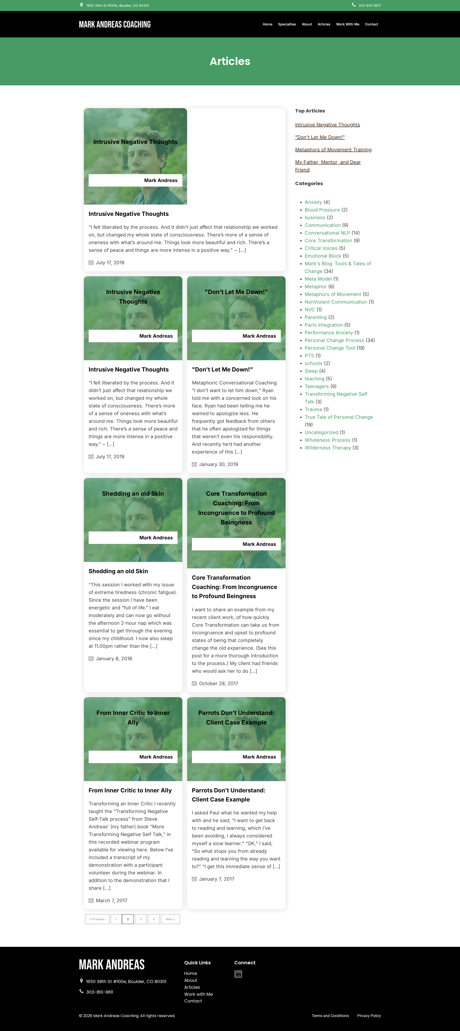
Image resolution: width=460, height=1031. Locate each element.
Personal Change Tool (330, 348)
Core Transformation (328, 240)
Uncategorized (321, 432)
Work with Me (198, 994)
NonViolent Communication (336, 302)
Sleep (311, 371)
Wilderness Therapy (328, 448)
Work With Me (347, 24)
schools (313, 363)
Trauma (313, 409)
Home (267, 24)
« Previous (97, 919)
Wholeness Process (328, 440)
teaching (314, 379)
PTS (309, 356)
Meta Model (318, 279)
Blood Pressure (322, 210)
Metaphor (316, 286)
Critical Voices (321, 248)
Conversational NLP (327, 233)
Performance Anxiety (329, 333)
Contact (371, 24)
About (307, 24)
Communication (323, 225)
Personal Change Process (334, 340)
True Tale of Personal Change (339, 417)
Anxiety (313, 202)
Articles (324, 24)
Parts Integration (324, 325)
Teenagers (317, 386)
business (315, 217)
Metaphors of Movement (333, 294)
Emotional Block (323, 256)
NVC (310, 309)
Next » (170, 919)
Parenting (316, 317)
